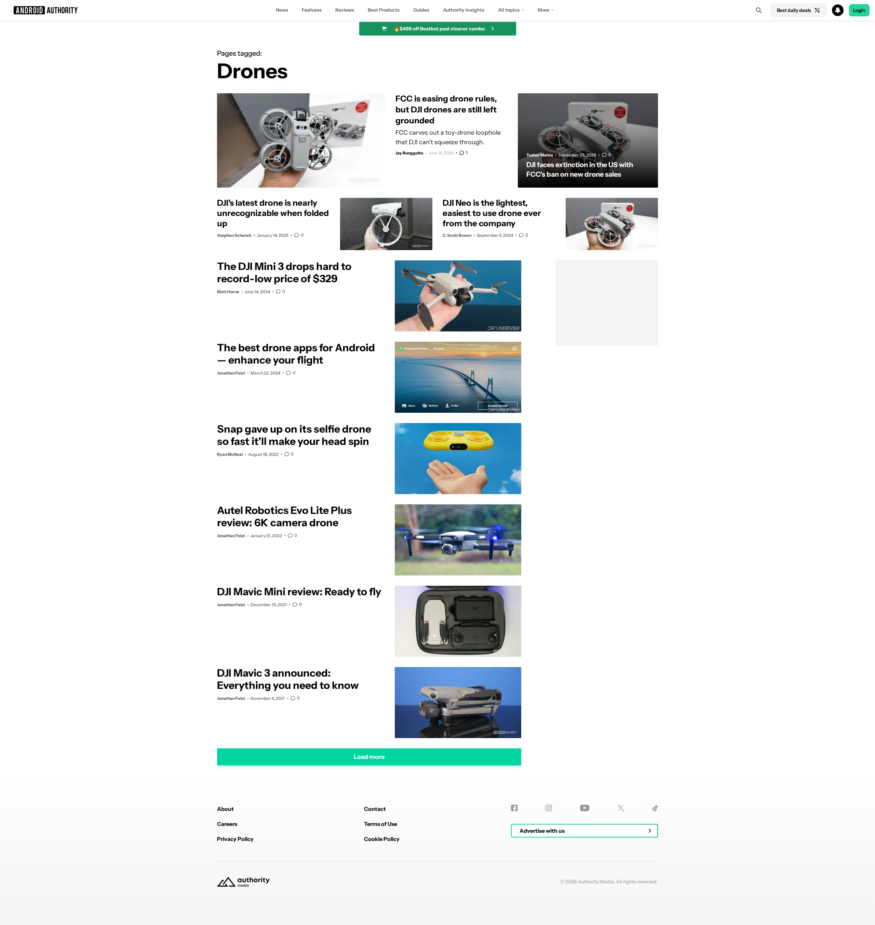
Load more (369, 757)
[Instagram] (549, 808)
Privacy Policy (235, 838)
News (282, 10)
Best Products (384, 10)
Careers (227, 823)
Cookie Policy (382, 838)
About (225, 808)
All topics (509, 10)
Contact (375, 808)
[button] (437, 10)
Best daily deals (794, 10)
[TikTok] (655, 808)
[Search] (759, 10)
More (543, 10)
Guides (421, 10)
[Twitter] (621, 808)
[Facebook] (514, 808)
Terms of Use (380, 823)
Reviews (344, 10)
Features (312, 10)
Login (859, 10)
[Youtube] (584, 808)
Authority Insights (463, 10)
